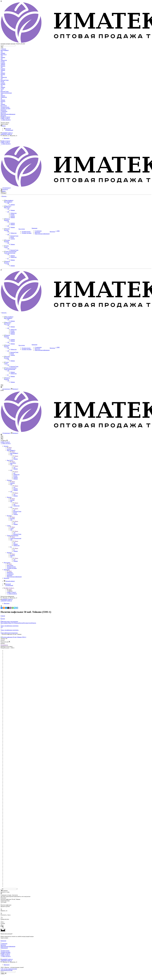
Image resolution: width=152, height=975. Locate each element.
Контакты (3, 945)
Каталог (9, 449)
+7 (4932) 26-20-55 (6, 120)
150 (14, 457)
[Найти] (2, 47)
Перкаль (12, 483)
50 (14, 549)
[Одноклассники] (4, 608)
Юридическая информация (8, 946)
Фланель (12, 555)
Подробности (4, 645)
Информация (4, 948)
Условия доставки (5, 952)
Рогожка (12, 518)
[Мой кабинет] (1, 387)
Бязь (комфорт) (14, 453)
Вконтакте (6, 138)
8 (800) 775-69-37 (5, 117)
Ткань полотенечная (15, 538)
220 (14, 473)
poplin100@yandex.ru (6, 134)
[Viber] (10, 608)
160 (14, 504)
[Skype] (15, 608)
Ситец (12, 528)
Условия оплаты (5, 950)
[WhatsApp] (13, 608)
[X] (8, 608)
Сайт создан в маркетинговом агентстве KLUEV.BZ (9, 969)
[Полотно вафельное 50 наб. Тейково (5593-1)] (13, 637)
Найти (2, 973)
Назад (10, 447)
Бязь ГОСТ (13, 463)
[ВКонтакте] (2, 608)
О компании (4, 943)
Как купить (10, 565)
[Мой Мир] (6, 608)
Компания (9, 572)
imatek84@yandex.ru (7, 132)
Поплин (12, 500)
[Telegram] (17, 608)
